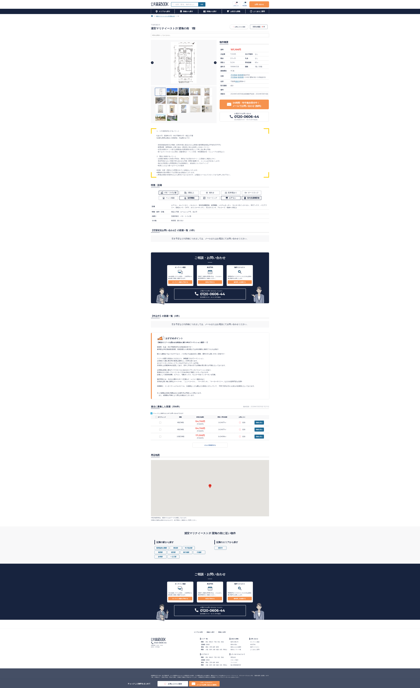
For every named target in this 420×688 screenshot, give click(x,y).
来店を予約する (210, 282)
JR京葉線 (234, 75)
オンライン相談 (254, 642)
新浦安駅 (241, 75)
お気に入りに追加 (240, 27)
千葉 (215, 642)
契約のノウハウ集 (236, 649)
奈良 (221, 649)
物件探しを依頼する (240, 282)
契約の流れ (234, 644)
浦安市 (237, 81)
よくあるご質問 (254, 649)
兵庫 (210, 649)
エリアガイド (205, 654)
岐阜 (214, 647)
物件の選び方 (234, 642)
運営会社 (233, 657)
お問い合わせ (259, 4)
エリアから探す (198, 632)
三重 (210, 647)
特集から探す (222, 632)
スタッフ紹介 (234, 660)
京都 (214, 649)
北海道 (208, 644)
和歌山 (225, 649)
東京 (207, 642)
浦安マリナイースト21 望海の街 (165, 16)
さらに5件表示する (210, 445)
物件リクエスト (254, 647)
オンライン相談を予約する (180, 282)
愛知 (207, 647)
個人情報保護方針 (236, 665)
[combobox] (186, 4)
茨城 (222, 642)
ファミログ (234, 662)
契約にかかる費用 (236, 647)
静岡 (217, 647)
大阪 (207, 649)
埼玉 (218, 642)
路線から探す (211, 632)
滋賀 (217, 649)
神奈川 (211, 642)
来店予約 (253, 644)
